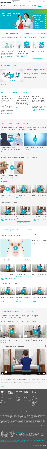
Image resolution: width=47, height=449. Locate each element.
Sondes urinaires (11, 395)
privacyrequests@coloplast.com (16, 431)
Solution (17, 395)
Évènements (26, 395)
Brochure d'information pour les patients (13, 441)
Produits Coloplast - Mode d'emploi (35, 440)
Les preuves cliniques (36, 19)
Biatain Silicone (19, 397)
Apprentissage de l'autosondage (38, 21)
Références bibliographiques (21, 440)
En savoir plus (2, 402)
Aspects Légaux (13, 440)
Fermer (42, 346)
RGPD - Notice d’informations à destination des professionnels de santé (35, 403)
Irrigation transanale (11, 400)
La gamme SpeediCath (37, 15)
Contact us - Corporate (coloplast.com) (18, 432)
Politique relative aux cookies (5, 440)
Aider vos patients (3, 397)
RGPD (28, 440)
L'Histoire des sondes (36, 17)
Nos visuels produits (27, 400)
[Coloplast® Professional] (3, 8)
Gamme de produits (3, 404)
